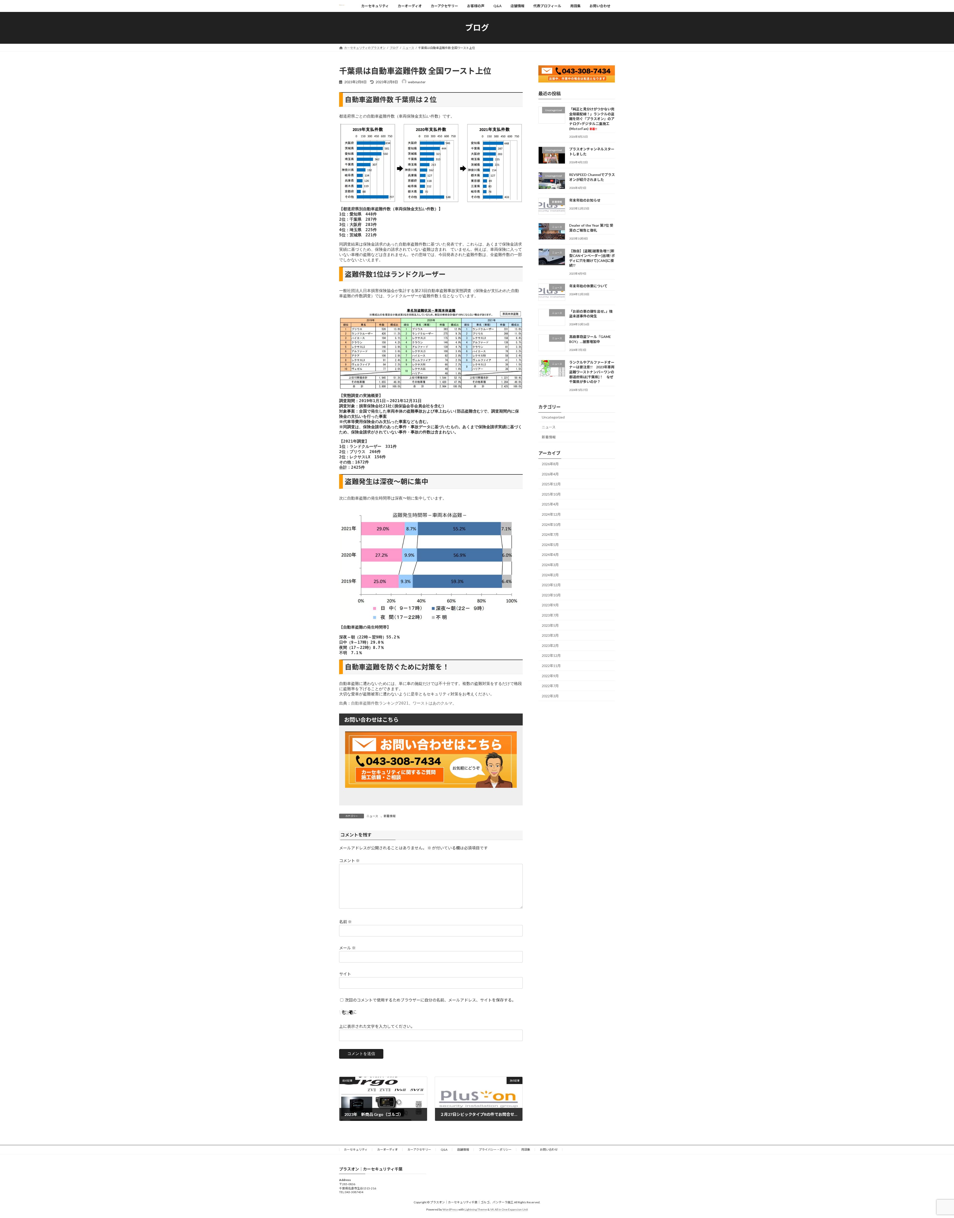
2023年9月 (550, 605)
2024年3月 (550, 565)
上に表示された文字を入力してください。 (377, 1026)
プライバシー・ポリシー (495, 1149)
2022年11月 (551, 666)
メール (347, 947)
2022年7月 (550, 686)
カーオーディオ (387, 1149)
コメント (349, 860)
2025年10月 (551, 494)
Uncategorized (553, 417)
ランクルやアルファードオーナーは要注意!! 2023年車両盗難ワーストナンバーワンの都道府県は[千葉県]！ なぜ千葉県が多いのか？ (591, 371)
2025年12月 (551, 484)
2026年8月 (550, 464)
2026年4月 (550, 474)
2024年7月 (550, 534)
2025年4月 (550, 504)
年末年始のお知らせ (584, 200)
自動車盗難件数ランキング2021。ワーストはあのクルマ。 (403, 703)
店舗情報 (463, 1149)
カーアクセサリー (419, 1149)
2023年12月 (551, 585)
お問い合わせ (549, 1149)
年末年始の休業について (588, 286)
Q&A (444, 1149)
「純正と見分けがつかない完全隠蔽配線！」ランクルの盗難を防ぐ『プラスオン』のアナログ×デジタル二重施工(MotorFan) (591, 118)
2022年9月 (550, 675)
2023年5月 (550, 625)
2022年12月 (551, 655)
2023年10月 (551, 595)
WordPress (450, 1209)
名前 (345, 921)
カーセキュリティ (355, 1149)
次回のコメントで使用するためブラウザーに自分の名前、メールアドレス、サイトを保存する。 (430, 1000)
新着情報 (390, 816)
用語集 (525, 1149)
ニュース (372, 816)
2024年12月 (551, 514)
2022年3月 (550, 696)
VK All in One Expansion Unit (509, 1209)
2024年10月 (551, 524)
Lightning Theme (476, 1209)
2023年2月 (550, 645)
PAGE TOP (929, 1176)
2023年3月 (550, 635)
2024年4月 (550, 554)
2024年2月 (550, 575)
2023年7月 (550, 615)
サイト (345, 973)
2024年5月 (550, 544)
